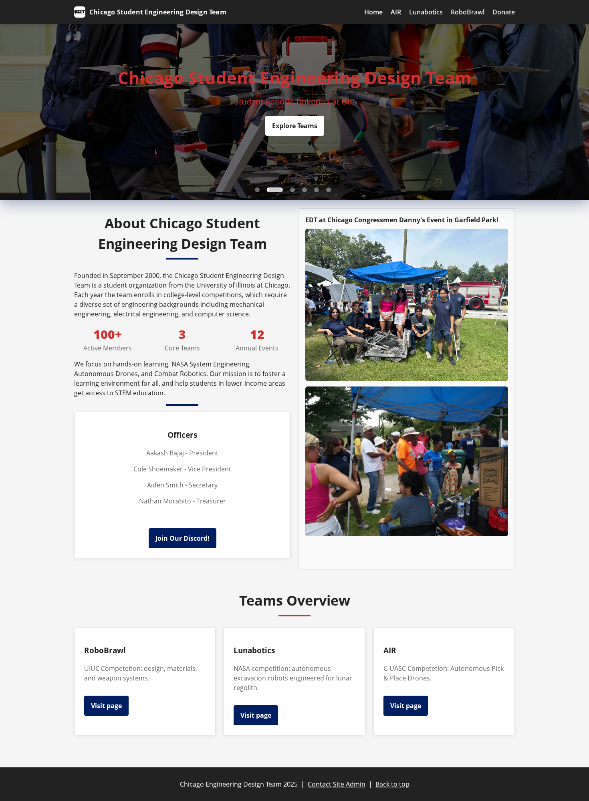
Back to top (392, 784)
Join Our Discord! (182, 538)
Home (373, 12)
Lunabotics (426, 12)
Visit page (106, 705)
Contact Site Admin (336, 784)
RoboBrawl (467, 12)
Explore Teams (294, 125)
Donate (503, 12)
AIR (396, 12)
